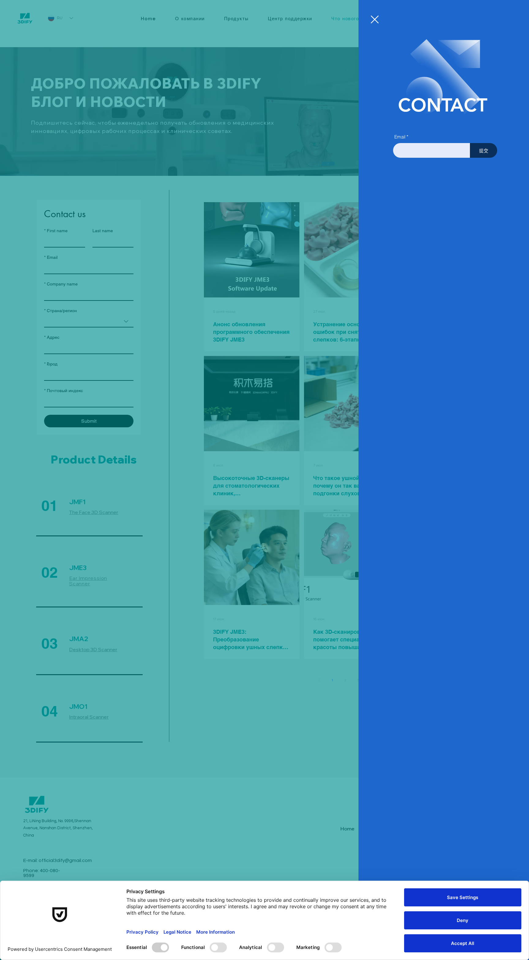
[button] (375, 19)
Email (399, 136)
